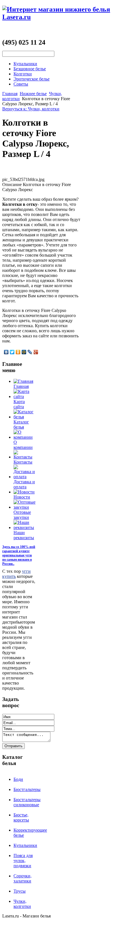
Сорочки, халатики (23, 878)
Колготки (23, 73)
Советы (21, 84)
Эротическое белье (32, 79)
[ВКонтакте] (6, 352)
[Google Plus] (36, 352)
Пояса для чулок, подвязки (23, 860)
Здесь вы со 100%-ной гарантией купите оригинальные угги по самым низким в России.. (18, 555)
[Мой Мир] (24, 352)
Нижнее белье (33, 93)
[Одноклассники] (18, 352)
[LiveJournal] (30, 352)
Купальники (25, 63)
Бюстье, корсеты (21, 817)
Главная (9, 93)
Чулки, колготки (22, 904)
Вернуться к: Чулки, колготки (30, 108)
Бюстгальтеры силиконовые (27, 802)
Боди (18, 779)
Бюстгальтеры (27, 789)
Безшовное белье (30, 68)
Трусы (20, 891)
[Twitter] (12, 352)
